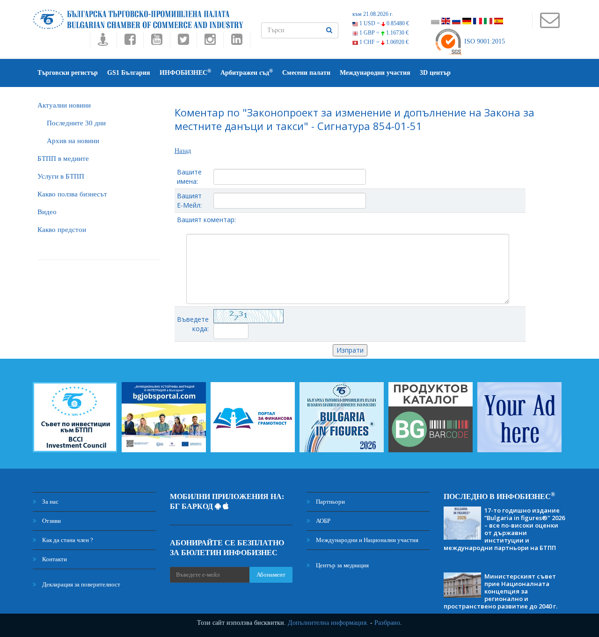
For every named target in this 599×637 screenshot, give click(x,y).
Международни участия (375, 72)
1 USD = (383, 23)
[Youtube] (156, 41)
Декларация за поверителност (80, 584)
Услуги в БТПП (60, 176)
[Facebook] (130, 41)
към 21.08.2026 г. (372, 14)
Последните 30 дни (76, 123)
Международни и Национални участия (366, 539)
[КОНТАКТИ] (550, 24)
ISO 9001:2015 (483, 41)
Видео (47, 212)
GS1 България (128, 72)
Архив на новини (73, 141)
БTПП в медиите (63, 158)
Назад (183, 150)
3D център (435, 72)
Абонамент (270, 574)
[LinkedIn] (236, 41)
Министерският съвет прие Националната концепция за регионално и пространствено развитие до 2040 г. (500, 591)
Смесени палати (306, 72)
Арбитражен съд (246, 72)
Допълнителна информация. (328, 622)
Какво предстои (61, 229)
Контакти (54, 559)
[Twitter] (183, 41)
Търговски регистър (67, 72)
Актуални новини (64, 105)
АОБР (322, 520)
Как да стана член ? (67, 539)
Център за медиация (341, 565)
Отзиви (51, 520)
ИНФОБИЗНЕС (185, 72)
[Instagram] (210, 41)
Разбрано (387, 622)
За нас (49, 501)
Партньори (329, 501)
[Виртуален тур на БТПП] (103, 41)
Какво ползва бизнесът (72, 194)
